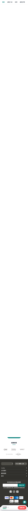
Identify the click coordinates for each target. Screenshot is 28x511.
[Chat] (24, 502)
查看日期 (22, 507)
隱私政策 (22, 487)
